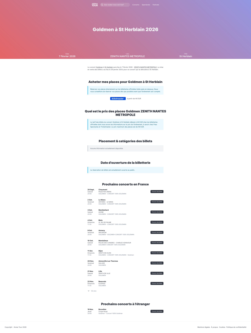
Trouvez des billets (157, 191)
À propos (214, 327)
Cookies (222, 327)
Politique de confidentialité (236, 327)
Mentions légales (203, 327)
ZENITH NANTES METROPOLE (145, 67)
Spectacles (146, 5)
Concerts (135, 5)
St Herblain (109, 67)
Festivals (156, 5)
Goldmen (99, 67)
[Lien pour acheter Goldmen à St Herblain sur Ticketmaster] (118, 98)
